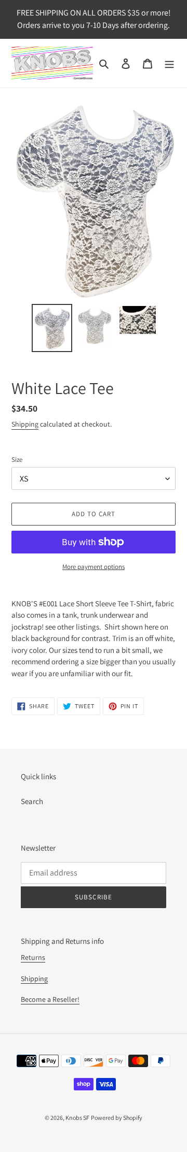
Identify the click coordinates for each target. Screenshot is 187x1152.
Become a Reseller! (50, 999)
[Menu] (169, 63)
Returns (33, 957)
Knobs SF (77, 1117)
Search (32, 801)
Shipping (24, 424)
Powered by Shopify (116, 1117)
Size (16, 459)
